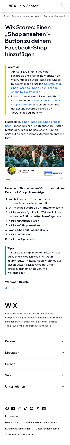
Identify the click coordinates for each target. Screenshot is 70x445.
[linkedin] (44, 408)
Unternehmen (15, 386)
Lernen (10, 364)
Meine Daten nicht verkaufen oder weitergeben (31, 422)
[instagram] (19, 408)
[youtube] (13, 408)
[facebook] (7, 408)
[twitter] (38, 408)
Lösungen (12, 353)
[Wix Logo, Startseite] (11, 305)
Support (11, 375)
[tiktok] (25, 408)
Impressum (11, 416)
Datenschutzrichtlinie (47, 428)
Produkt (11, 341)
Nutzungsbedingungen (18, 428)
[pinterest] (32, 408)
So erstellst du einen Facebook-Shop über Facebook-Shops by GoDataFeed (36, 87)
